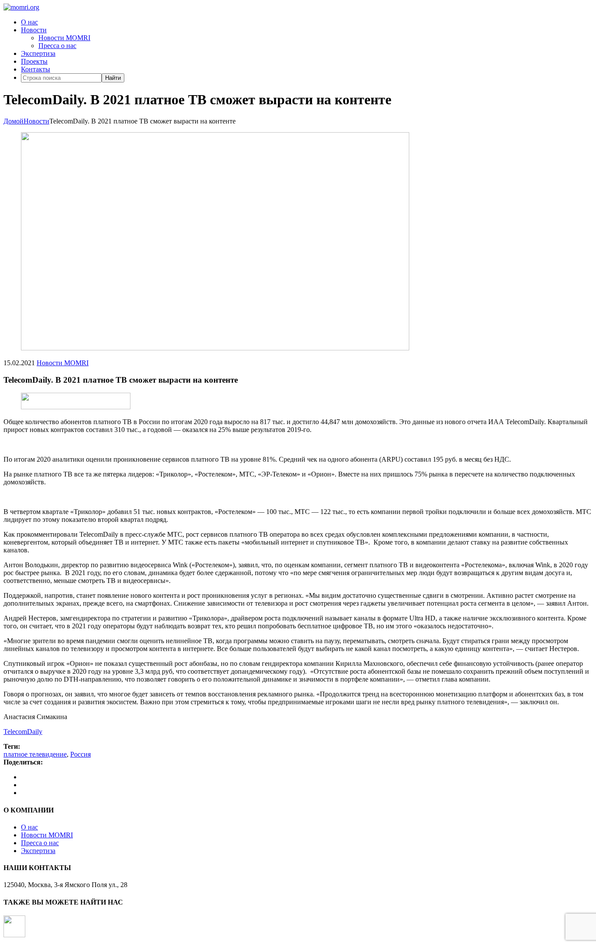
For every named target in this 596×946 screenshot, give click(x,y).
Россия (80, 754)
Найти (113, 78)
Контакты (35, 69)
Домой (13, 121)
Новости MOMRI (64, 37)
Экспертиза (38, 53)
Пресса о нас (57, 45)
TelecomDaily (22, 731)
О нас (29, 22)
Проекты (34, 61)
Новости (34, 30)
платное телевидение (35, 754)
